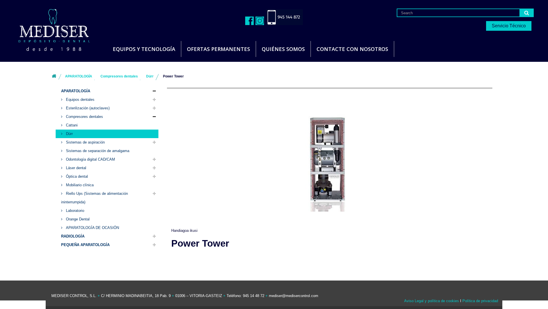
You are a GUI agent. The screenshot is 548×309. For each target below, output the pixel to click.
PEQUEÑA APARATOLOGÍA (85, 245)
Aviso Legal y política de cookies (431, 301)
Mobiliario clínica (79, 185)
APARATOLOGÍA (75, 91)
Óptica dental (76, 176)
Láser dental (75, 168)
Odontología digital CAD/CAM (90, 159)
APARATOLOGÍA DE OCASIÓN (92, 228)
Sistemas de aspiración (85, 142)
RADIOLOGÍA (72, 236)
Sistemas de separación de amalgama (97, 151)
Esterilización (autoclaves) (87, 108)
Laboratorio (74, 210)
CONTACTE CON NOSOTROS (352, 49)
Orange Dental (77, 219)
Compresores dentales (84, 116)
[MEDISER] (47, 28)
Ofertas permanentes (218, 49)
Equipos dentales (79, 99)
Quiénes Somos (283, 49)
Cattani (71, 125)
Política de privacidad (480, 301)
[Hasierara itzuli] (54, 76)
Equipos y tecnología (144, 49)
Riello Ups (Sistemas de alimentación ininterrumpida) (94, 197)
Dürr (69, 134)
